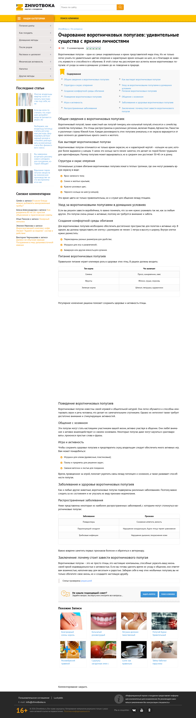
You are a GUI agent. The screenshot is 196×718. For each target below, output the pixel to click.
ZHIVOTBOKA (40, 7)
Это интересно (77, 29)
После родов (25, 47)
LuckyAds (58, 697)
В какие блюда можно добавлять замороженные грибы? (33, 203)
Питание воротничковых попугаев (139, 90)
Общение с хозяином (132, 96)
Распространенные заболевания (80, 108)
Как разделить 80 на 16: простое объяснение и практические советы (34, 212)
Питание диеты (26, 25)
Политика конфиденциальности (77, 711)
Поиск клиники (69, 18)
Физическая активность (31, 61)
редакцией (86, 580)
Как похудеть (25, 33)
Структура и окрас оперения (78, 85)
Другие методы (26, 76)
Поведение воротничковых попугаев (83, 96)
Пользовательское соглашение (33, 697)
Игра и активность (73, 102)
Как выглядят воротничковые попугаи (141, 79)
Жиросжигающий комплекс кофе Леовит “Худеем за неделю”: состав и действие (34, 231)
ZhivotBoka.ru (63, 29)
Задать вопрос (149, 594)
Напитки (23, 69)
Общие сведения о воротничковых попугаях (86, 79)
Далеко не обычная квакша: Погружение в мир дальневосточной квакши (34, 242)
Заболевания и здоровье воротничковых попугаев (147, 102)
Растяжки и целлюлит (30, 54)
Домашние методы (28, 40)
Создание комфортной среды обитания (84, 90)
